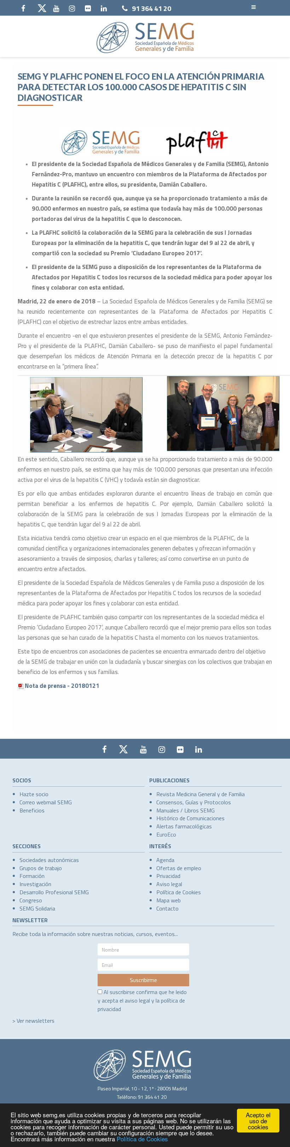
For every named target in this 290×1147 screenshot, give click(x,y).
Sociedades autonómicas (49, 860)
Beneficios (32, 810)
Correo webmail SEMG (45, 802)
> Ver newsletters (33, 1020)
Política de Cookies (142, 1138)
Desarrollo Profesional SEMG (54, 892)
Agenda (165, 860)
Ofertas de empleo (178, 868)
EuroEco (166, 834)
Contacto (167, 908)
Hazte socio (33, 794)
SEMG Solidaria (37, 908)
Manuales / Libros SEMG (185, 810)
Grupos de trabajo (40, 868)
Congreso (30, 900)
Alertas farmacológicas (184, 826)
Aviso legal (169, 884)
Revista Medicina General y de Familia (200, 794)
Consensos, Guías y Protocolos (193, 802)
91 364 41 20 (151, 8)
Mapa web (168, 900)
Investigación (35, 884)
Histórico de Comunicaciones (190, 818)
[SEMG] (145, 37)
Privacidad (168, 876)
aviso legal (137, 1000)
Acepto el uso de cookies (258, 1120)
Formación (32, 876)
